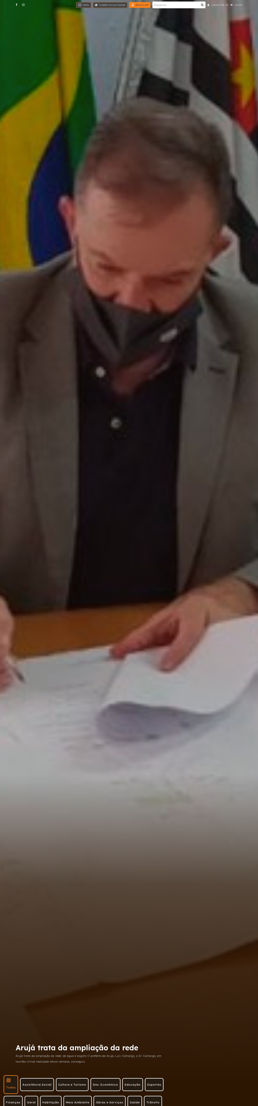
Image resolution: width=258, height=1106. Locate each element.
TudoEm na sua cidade (111, 5)
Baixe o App (141, 5)
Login (238, 5)
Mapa (85, 5)
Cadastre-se (219, 5)
